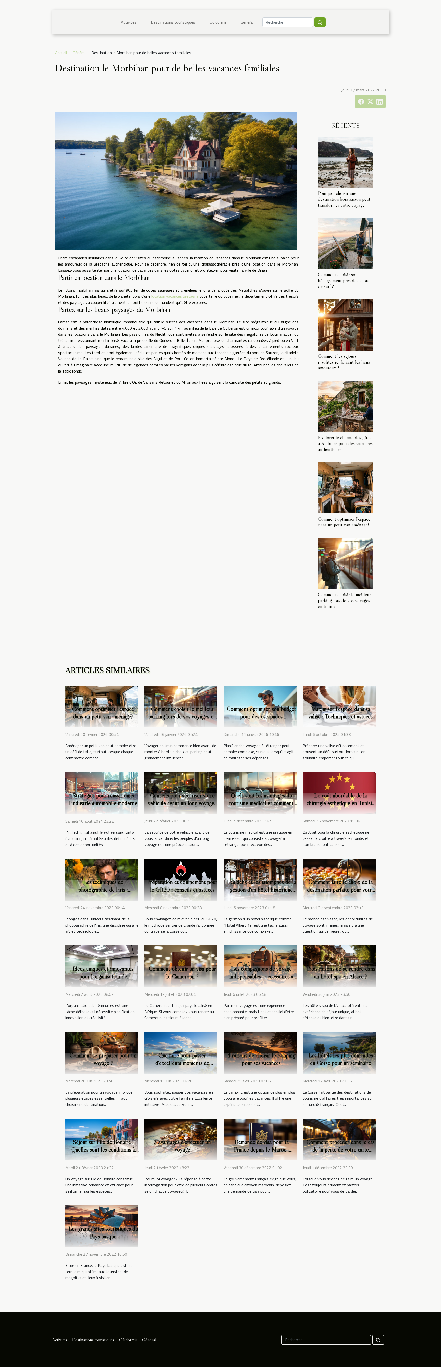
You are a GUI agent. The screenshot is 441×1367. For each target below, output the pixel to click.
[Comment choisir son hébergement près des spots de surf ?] (345, 243)
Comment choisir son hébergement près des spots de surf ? (343, 280)
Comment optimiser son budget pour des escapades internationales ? (261, 716)
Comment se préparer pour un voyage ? (103, 1059)
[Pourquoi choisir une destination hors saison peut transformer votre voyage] (345, 162)
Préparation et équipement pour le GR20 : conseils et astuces (182, 885)
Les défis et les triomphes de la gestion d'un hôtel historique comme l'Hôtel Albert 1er (261, 889)
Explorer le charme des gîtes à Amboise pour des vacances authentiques (345, 443)
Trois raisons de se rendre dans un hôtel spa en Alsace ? (340, 972)
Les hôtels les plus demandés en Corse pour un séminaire (340, 1059)
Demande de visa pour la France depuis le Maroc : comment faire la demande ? (261, 1149)
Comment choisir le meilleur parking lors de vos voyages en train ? (344, 600)
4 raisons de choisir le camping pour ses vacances (261, 1059)
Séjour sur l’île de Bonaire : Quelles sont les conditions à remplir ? (103, 1149)
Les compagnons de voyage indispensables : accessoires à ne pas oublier (261, 976)
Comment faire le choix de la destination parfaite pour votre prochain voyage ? (340, 889)
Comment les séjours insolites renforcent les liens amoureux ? (344, 362)
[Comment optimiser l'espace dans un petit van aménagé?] (345, 487)
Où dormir (218, 22)
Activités (129, 22)
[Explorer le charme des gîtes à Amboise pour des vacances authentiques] (345, 406)
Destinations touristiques (173, 22)
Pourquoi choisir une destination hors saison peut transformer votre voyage (344, 199)
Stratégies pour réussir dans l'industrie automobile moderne (103, 799)
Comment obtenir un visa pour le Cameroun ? (182, 972)
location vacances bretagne (175, 296)
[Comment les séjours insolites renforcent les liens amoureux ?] (345, 324)
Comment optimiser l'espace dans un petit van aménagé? (344, 522)
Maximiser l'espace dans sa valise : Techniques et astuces (340, 712)
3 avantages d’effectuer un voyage (182, 1145)
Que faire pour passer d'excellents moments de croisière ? (182, 1063)
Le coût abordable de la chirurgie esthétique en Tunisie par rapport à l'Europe (340, 803)
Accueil (61, 53)
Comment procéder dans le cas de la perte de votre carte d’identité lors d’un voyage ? (341, 1149)
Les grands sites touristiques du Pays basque (103, 1232)
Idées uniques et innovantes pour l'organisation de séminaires (103, 976)
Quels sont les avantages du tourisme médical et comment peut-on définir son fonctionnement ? (261, 807)
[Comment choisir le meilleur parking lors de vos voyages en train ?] (345, 563)
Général (247, 22)
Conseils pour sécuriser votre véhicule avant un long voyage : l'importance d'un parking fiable (182, 803)
